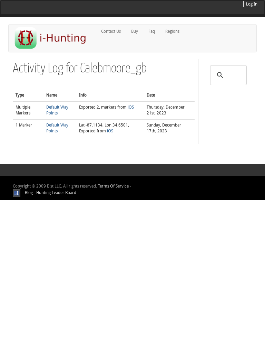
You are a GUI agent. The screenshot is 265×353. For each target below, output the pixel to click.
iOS (131, 107)
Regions (172, 31)
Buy (134, 31)
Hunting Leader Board (55, 192)
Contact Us (111, 31)
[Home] (53, 37)
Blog (29, 192)
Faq (151, 31)
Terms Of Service (113, 186)
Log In (251, 4)
